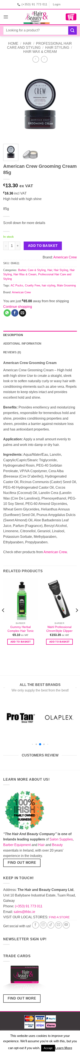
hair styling (48, 285)
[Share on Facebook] (14, 313)
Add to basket (43, 246)
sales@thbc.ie (24, 912)
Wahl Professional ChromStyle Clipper (59, 628)
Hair (27, 43)
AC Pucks (17, 285)
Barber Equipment (17, 845)
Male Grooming (66, 285)
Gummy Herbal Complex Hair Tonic (20, 628)
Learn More (63, 1048)
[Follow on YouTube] (66, 925)
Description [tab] (13, 335)
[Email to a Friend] (22, 313)
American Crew (65, 257)
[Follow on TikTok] (50, 925)
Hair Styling (57, 47)
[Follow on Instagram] (43, 925)
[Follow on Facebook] (35, 925)
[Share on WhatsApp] (7, 313)
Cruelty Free (32, 285)
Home (13, 43)
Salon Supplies (61, 839)
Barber (22, 270)
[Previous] (10, 103)
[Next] (70, 103)
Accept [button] (48, 1048)
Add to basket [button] (20, 641)
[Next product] (35, 59)
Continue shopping (17, 306)
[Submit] (72, 30)
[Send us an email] (58, 925)
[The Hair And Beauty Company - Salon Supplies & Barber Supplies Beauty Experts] (37, 16)
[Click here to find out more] (24, 979)
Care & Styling (37, 270)
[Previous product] (44, 59)
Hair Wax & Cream (40, 51)
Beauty (57, 845)
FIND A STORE (59, 917)
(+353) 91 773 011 (28, 906)
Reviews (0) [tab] (12, 352)
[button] (5, 17)
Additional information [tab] (22, 343)
